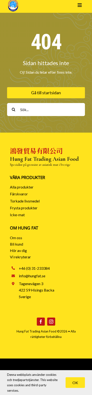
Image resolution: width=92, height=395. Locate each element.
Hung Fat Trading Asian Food (36, 331)
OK (75, 382)
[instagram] (51, 322)
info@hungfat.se (32, 276)
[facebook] (41, 322)
